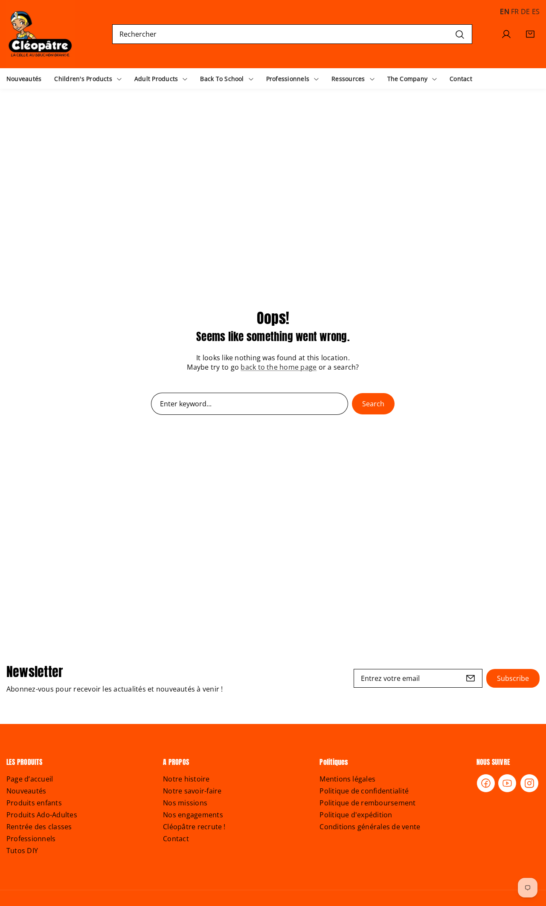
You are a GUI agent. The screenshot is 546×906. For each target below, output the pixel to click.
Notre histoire (186, 779)
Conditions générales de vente (369, 826)
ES (536, 11)
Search (373, 403)
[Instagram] (529, 783)
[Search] (459, 34)
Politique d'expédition (355, 814)
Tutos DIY (22, 850)
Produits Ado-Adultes (41, 814)
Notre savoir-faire (192, 791)
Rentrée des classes (39, 826)
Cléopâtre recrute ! (194, 826)
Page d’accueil (29, 779)
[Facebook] (485, 783)
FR (515, 11)
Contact (176, 838)
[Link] (40, 34)
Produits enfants (34, 803)
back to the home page (279, 367)
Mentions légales (347, 779)
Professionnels (30, 838)
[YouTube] (507, 783)
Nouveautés (26, 791)
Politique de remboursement (367, 803)
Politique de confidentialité (364, 791)
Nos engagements (193, 814)
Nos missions (185, 803)
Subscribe (513, 678)
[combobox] (292, 34)
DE (525, 11)
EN (504, 11)
